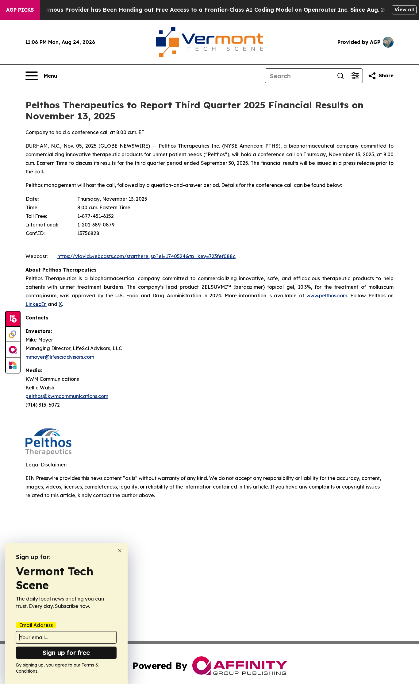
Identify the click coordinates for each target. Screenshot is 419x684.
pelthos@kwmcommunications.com (66, 396)
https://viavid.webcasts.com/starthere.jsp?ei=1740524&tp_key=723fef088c (146, 256)
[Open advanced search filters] (355, 76)
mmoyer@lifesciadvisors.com (59, 357)
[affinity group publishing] (13, 349)
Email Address (36, 625)
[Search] (340, 76)
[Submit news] (13, 319)
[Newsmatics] (13, 365)
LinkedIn (36, 304)
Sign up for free (66, 652)
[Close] (120, 551)
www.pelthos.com (326, 295)
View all (404, 9)
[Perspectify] (13, 334)
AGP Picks (20, 10)
